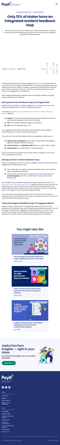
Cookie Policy (5, 420)
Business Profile (6, 414)
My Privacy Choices (53, 440)
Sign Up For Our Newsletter (6, 403)
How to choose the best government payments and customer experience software (27, 291)
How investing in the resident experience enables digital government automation (28, 258)
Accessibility (5, 411)
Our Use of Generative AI (6, 422)
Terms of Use (5, 432)
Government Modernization (23, 12)
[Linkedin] (6, 387)
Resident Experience (38, 12)
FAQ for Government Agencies (8, 426)
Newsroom (5, 396)
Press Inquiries (6, 400)
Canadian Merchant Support (7, 416)
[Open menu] (56, 3)
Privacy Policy (6, 429)
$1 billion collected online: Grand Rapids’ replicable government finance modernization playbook (28, 325)
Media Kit (4, 398)
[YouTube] (9, 387)
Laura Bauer (11, 69)
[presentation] (30, 244)
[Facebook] (3, 387)
